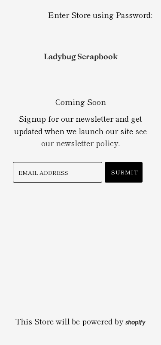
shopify (135, 322)
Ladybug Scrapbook (81, 56)
